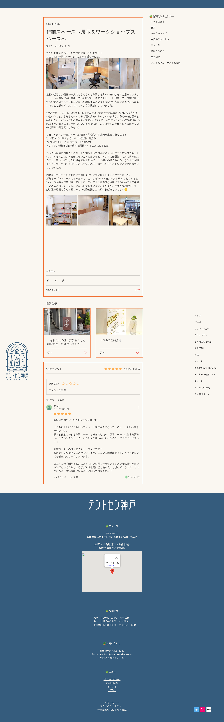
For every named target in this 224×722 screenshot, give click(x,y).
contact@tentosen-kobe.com (116, 654)
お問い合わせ (112, 702)
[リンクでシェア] (62, 280)
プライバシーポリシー (112, 706)
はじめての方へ (201, 329)
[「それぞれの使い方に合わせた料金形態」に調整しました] (67, 321)
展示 (196, 355)
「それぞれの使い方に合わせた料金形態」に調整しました (66, 342)
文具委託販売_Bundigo (204, 368)
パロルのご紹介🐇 (111, 340)
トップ (197, 316)
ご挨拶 (197, 322)
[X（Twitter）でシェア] (55, 280)
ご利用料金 (112, 683)
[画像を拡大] (61, 73)
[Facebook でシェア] (47, 280)
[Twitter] (196, 709)
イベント (198, 361)
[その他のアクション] (138, 407)
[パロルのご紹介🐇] (119, 321)
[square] (208, 709)
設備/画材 (199, 348)
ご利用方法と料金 (203, 342)
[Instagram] (202, 709)
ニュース (198, 381)
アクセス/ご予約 (202, 388)
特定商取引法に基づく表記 (112, 710)
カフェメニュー (201, 335)
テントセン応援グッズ (204, 374)
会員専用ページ (201, 394)
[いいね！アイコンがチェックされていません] (56, 477)
